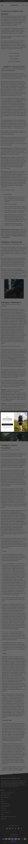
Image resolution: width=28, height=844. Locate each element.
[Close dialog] (26, 413)
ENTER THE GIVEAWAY (7, 424)
